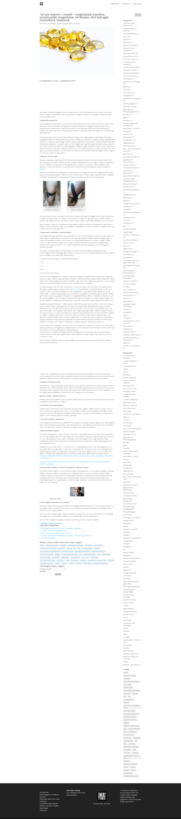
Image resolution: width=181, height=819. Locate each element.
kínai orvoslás (55, 557)
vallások (57, 563)
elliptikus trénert (75, 289)
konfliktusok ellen (128, 195)
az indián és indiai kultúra (130, 67)
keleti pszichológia (45, 557)
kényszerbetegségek (129, 184)
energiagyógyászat (87, 548)
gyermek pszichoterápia (46, 554)
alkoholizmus (127, 42)
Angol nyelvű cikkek (129, 53)
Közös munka (136, 4)
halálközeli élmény (128, 165)
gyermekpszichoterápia (98, 551)
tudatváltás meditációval (46, 563)
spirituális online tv (128, 295)
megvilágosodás (75, 557)
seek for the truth (128, 284)
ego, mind (126, 114)
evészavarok (127, 134)
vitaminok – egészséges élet (131, 346)
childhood (126, 87)
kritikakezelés (127, 198)
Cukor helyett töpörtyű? (48, 538)
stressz (125, 298)
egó (75, 548)
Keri (45, 23)
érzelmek (71, 563)
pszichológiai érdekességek (47, 560)
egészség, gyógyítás (129, 104)
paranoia (125, 246)
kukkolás (125, 201)
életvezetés (126, 120)
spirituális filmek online (130, 292)
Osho (87, 557)
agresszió (126, 39)
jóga (80, 554)
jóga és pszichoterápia (89, 554)
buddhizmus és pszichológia (75, 545)
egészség (69, 548)
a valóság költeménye (129, 34)
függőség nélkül (128, 143)
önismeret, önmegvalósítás (131, 235)
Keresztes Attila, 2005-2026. (101, 804)
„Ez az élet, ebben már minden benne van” (54, 531)
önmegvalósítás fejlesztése (100, 563)
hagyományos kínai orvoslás (69, 554)
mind (82, 557)
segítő (67, 560)
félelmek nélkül (127, 137)
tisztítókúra (77, 23)
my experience (127, 223)
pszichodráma (127, 254)
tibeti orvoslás (127, 326)
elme (79, 548)
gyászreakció (127, 154)
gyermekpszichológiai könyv (82, 551)
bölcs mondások (98, 545)
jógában (42, 169)
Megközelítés (115, 4)
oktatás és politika (128, 229)
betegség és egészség (52, 545)
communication (128, 93)
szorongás (126, 318)
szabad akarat (127, 301)
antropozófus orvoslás (130, 56)
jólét (98, 554)
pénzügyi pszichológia (129, 252)
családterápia (127, 95)
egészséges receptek (129, 106)
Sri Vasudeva (74, 560)
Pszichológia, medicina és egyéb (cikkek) (60, 23)
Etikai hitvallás (44, 808)
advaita (42, 545)
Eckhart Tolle (61, 548)
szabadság (83, 560)
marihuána (126, 209)
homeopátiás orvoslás (130, 168)
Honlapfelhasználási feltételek (49, 803)
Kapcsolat (43, 797)
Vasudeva (64, 563)
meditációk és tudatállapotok (132, 212)
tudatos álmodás (128, 332)
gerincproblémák (128, 146)
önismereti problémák (129, 240)
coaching (125, 90)
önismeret (78, 563)
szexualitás (126, 312)
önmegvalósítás (87, 563)
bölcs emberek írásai (129, 76)
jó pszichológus (106, 554)
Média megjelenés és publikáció (49, 795)
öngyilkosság (127, 232)
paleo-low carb (127, 243)
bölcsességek (88, 545)
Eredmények (126, 4)
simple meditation (128, 290)
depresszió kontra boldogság (48, 548)
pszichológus (60, 560)
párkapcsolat (127, 249)
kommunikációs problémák (131, 190)
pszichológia (94, 557)
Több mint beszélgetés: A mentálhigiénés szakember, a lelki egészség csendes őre (66, 536)
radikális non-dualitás (129, 281)
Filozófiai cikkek (128, 140)
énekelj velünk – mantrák (130, 128)
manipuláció (126, 206)
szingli (125, 315)
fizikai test (96, 548)
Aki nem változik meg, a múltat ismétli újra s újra (56, 533)
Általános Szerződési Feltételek (49, 806)
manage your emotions (130, 203)
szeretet (125, 309)
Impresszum (43, 810)
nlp (124, 226)
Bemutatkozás (44, 792)
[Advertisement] (77, 97)
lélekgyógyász (65, 557)
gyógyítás (57, 554)
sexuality (125, 287)
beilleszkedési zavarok (130, 70)
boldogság (63, 545)
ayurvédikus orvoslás (129, 59)
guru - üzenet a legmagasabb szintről (50, 551)
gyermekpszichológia (67, 551)
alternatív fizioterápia (129, 45)
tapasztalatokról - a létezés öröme (96, 560)
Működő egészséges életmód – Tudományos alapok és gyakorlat (61, 528)
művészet (126, 220)
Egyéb (125, 117)
